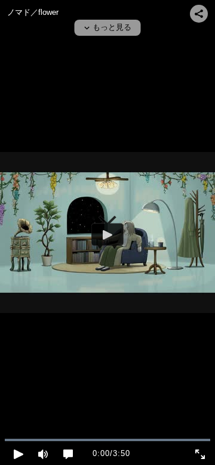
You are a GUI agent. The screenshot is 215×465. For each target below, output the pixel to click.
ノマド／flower (33, 12)
